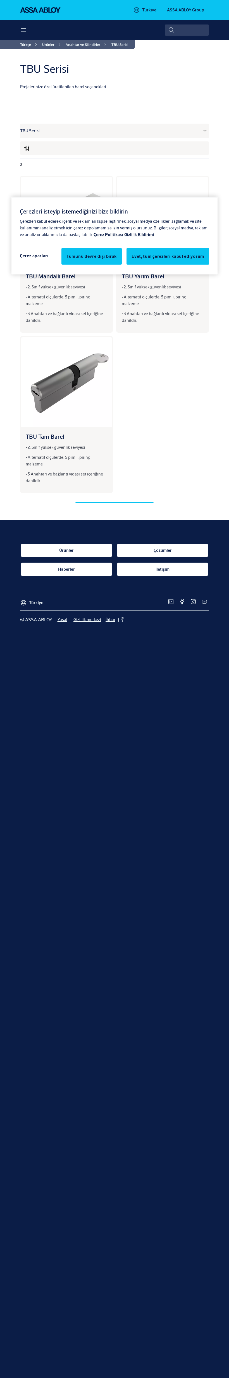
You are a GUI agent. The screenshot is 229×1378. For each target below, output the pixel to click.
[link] (29, 44)
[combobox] (187, 30)
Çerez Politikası (108, 234)
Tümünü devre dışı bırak (91, 256)
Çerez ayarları (34, 255)
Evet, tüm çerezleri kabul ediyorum (168, 256)
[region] (114, 235)
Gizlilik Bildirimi (139, 234)
